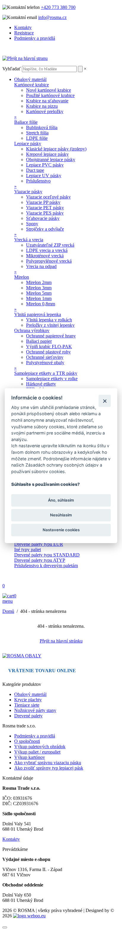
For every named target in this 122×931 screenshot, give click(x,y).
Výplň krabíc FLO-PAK (49, 346)
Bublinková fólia (41, 127)
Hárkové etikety (41, 383)
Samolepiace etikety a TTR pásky (45, 373)
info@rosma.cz (52, 17)
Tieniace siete (26, 705)
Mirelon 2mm (39, 282)
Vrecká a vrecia (28, 239)
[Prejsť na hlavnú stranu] (21, 655)
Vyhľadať (11, 68)
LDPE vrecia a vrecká (47, 250)
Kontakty (23, 27)
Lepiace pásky (27, 143)
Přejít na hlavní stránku (61, 640)
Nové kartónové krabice (48, 90)
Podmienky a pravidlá (34, 38)
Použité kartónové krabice (50, 95)
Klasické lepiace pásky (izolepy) (56, 148)
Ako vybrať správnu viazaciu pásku (47, 762)
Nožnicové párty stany (35, 710)
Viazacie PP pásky (43, 202)
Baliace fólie (26, 122)
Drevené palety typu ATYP (39, 560)
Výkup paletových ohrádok (39, 746)
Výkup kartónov (29, 757)
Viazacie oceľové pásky (48, 196)
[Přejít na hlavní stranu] (25, 58)
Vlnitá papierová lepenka (37, 314)
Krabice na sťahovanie (47, 100)
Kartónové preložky (44, 111)
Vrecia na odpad (41, 266)
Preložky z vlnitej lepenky (50, 325)
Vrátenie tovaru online (42, 670)
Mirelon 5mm (39, 293)
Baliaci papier (39, 341)
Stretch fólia (37, 132)
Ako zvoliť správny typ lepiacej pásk (48, 767)
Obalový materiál (30, 79)
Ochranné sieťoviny (44, 357)
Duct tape (35, 170)
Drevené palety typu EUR (38, 544)
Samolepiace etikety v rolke (52, 378)
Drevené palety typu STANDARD (47, 554)
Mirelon (21, 277)
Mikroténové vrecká (45, 255)
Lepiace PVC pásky (45, 164)
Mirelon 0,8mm (40, 303)
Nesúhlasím (61, 515)
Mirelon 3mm (39, 287)
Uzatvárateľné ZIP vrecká (50, 245)
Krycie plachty (28, 699)
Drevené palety (28, 715)
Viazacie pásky (28, 191)
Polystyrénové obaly (45, 362)
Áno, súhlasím (61, 500)
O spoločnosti (27, 741)
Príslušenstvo (38, 180)
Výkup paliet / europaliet (37, 751)
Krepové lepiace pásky (47, 154)
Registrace (24, 32)
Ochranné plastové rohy (48, 351)
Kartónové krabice (31, 84)
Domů (8, 611)
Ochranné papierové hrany (51, 335)
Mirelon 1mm (39, 298)
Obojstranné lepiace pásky (50, 159)
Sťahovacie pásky (43, 218)
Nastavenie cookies (61, 529)
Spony (32, 223)
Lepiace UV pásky (43, 175)
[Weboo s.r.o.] (29, 915)
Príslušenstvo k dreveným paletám (46, 565)
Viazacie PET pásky (45, 207)
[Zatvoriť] (105, 401)
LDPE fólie (37, 138)
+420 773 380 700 (58, 7)
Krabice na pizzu (42, 106)
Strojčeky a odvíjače (45, 228)
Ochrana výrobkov (31, 330)
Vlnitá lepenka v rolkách (49, 319)
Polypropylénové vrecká (49, 261)
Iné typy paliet (27, 549)
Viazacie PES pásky (45, 212)
